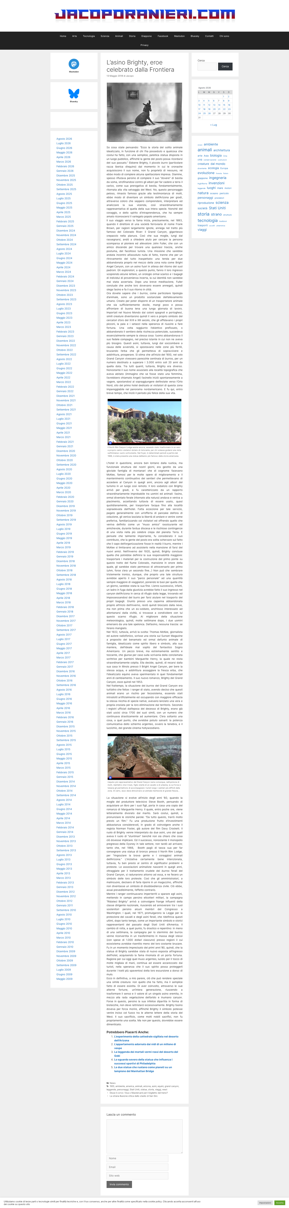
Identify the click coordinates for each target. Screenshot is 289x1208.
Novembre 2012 (66, 896)
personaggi (123, 1089)
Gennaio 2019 (64, 556)
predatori (219, 198)
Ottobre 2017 (64, 625)
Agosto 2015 (64, 744)
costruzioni (222, 160)
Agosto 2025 (64, 193)
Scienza (105, 36)
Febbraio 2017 (65, 662)
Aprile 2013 (63, 873)
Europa (224, 168)
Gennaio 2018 (64, 611)
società (202, 208)
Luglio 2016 (63, 694)
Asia (206, 155)
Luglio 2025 (63, 198)
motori (228, 188)
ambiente (120, 1086)
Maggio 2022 (64, 372)
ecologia (213, 168)
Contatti (209, 36)
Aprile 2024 (63, 267)
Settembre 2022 (66, 354)
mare (220, 188)
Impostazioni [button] (265, 1203)
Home (63, 36)
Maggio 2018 (64, 593)
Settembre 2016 (66, 685)
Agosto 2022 (64, 359)
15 (224, 105)
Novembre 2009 (66, 956)
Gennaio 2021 (64, 446)
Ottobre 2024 (64, 239)
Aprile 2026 (63, 157)
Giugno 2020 (64, 478)
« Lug (213, 124)
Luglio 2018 (63, 584)
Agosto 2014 (64, 799)
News (113, 1083)
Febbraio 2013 (65, 882)
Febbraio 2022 (65, 386)
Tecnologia (89, 36)
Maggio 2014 (64, 813)
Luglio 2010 (63, 919)
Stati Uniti (134, 1089)
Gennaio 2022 (64, 391)
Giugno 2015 (64, 754)
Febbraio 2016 (65, 717)
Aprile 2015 (63, 763)
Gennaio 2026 (65, 170)
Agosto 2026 (64, 138)
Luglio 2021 (63, 418)
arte (200, 155)
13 (214, 105)
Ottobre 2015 (64, 735)
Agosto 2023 (64, 304)
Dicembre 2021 (65, 395)
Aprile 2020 (63, 487)
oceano (214, 193)
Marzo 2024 (63, 271)
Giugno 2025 (64, 203)
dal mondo (218, 164)
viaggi (158, 1089)
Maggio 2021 (64, 427)
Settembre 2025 (66, 189)
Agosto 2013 (64, 855)
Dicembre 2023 (65, 285)
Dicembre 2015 (65, 726)
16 (229, 105)
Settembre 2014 (66, 795)
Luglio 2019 (63, 528)
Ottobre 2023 (64, 294)
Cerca (201, 60)
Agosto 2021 (64, 414)
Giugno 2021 (64, 423)
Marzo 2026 (63, 161)
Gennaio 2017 (64, 666)
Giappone (146, 36)
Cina (225, 156)
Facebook (163, 36)
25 (204, 113)
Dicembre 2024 (65, 230)
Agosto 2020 (64, 469)
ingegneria (217, 178)
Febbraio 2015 (65, 772)
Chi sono (224, 36)
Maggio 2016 (64, 703)
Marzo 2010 (63, 937)
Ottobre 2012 (64, 900)
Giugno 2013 (64, 864)
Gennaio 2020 (65, 501)
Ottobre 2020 (64, 460)
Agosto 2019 (64, 524)
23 (229, 109)
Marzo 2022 (63, 382)
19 (209, 109)
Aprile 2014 (63, 818)
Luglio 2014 (63, 804)
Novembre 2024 (66, 235)
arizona (147, 1086)
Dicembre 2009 (65, 951)
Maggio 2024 (64, 262)
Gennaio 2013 (64, 887)
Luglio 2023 (63, 308)
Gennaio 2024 (65, 281)
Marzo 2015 (63, 767)
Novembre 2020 (66, 455)
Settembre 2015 (66, 740)
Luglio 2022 (63, 363)
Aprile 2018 (63, 597)
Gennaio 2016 (64, 721)
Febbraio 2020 (65, 496)
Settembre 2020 (66, 464)
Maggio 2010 (64, 928)
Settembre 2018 (66, 574)
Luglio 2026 (63, 143)
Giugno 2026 (64, 147)
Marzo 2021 (63, 437)
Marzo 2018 (63, 602)
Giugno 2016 (64, 698)
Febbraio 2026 (65, 166)
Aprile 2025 (63, 212)
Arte (74, 36)
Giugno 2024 (64, 258)
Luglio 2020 (63, 473)
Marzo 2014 (63, 822)
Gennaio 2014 (64, 831)
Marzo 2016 (63, 712)
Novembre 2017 (66, 620)
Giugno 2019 (64, 533)
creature (203, 164)
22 (224, 109)
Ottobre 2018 (64, 570)
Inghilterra (202, 183)
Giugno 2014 (64, 809)
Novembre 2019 (66, 510)
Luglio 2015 (63, 749)
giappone (203, 178)
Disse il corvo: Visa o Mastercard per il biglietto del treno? (139, 1092)
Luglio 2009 (63, 969)
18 (204, 109)
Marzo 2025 (63, 216)
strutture (227, 215)
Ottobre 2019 (64, 515)
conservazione (210, 160)
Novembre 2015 (66, 730)
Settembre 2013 (66, 850)
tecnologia (208, 220)
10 (199, 105)
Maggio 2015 (64, 758)
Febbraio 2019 (65, 551)
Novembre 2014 (66, 786)
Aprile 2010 (63, 932)
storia (151, 1089)
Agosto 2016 (64, 689)
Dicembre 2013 (65, 836)
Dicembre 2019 (65, 506)
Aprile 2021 (63, 432)
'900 (112, 1086)
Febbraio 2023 (65, 331)
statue (144, 1089)
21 (219, 109)
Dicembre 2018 (65, 561)
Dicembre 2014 (65, 781)
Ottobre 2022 (64, 349)
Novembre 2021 (66, 400)
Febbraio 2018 (65, 607)
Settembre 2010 (66, 910)
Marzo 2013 (63, 877)
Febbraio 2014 (65, 827)
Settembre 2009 (66, 965)
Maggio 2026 (64, 152)
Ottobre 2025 (64, 184)
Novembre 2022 (66, 345)
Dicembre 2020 (65, 450)
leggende (111, 1089)
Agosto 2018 (64, 579)
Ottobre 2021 (64, 405)
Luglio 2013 (63, 859)
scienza (222, 202)
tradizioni (223, 221)
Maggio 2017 (64, 648)
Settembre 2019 (66, 519)
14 (219, 105)
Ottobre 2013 (64, 845)
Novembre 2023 (66, 290)
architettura (221, 150)
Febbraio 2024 (65, 276)
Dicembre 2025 (65, 175)
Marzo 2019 (63, 547)
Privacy (144, 45)
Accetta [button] (279, 1203)
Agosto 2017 (64, 634)
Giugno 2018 (64, 588)
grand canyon (172, 1086)
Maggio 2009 (64, 978)
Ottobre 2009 (64, 960)
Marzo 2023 (63, 326)
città (200, 159)
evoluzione (206, 173)
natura (203, 193)
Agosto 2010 (64, 914)
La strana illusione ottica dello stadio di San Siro (134, 1096)
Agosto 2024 (64, 248)
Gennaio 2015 (64, 776)
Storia (132, 36)
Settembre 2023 (66, 299)
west (164, 1089)
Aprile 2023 (63, 322)
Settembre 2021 (66, 409)
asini (154, 1086)
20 (214, 109)
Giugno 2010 (64, 923)
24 (199, 113)
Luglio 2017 (63, 639)
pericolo (224, 193)
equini (160, 1086)
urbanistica (220, 226)
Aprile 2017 (63, 653)
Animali (119, 36)
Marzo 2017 (63, 657)
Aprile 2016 (63, 708)
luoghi (211, 188)
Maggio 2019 (64, 538)
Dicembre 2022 (65, 340)
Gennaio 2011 (64, 905)
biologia (216, 155)
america (130, 1086)
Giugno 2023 (64, 313)
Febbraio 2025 (65, 221)
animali (138, 1086)
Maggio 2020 (64, 483)
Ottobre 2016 (64, 680)
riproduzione (206, 202)
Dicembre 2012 (65, 891)
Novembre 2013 (66, 841)
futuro (225, 173)
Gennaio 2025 (64, 225)
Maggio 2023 (64, 317)
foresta (219, 173)
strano (216, 214)
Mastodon (179, 36)
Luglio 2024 (63, 253)
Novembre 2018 (66, 565)
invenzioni (216, 183)
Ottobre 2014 (64, 790)
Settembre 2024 (66, 244)
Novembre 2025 (66, 180)
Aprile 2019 (63, 542)
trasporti (203, 225)
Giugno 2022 (64, 368)
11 (204, 105)
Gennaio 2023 (65, 336)
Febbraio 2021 (65, 441)
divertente (202, 168)
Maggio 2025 (64, 207)
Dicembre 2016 (65, 671)
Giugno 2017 (64, 643)
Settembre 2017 (66, 629)
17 (199, 109)
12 (209, 105)
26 (209, 113)
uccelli (212, 225)
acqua (200, 145)
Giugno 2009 (64, 974)
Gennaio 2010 (64, 946)
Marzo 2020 (63, 492)
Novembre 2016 (66, 675)
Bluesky (195, 36)
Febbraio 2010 (65, 942)
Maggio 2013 (64, 868)
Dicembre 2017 (65, 616)
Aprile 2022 (63, 377)
